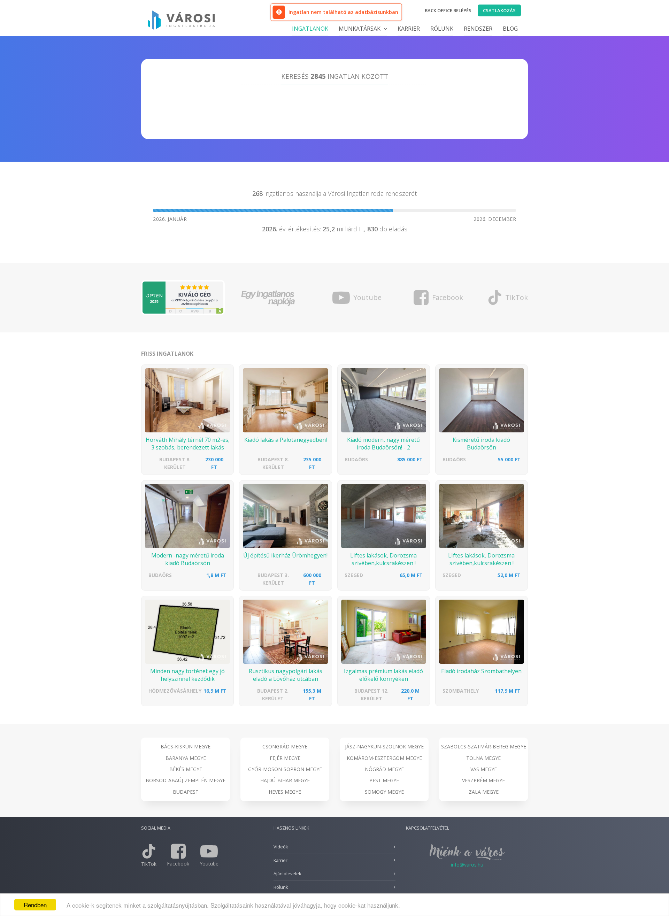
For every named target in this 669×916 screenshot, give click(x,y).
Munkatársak (360, 28)
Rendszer (478, 28)
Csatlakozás (499, 10)
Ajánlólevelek (287, 874)
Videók (281, 847)
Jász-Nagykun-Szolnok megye (384, 746)
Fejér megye (285, 758)
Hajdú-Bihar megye (285, 780)
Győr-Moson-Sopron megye (285, 769)
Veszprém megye (483, 780)
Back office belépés (448, 10)
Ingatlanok (310, 28)
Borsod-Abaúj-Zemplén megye (185, 780)
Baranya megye (186, 758)
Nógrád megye (384, 769)
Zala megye (484, 791)
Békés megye (185, 769)
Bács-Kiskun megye (185, 746)
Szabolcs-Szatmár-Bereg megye (483, 746)
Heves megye (285, 791)
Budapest (186, 791)
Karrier (409, 28)
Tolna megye (483, 758)
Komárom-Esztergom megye (384, 758)
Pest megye (384, 780)
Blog (510, 28)
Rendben (35, 904)
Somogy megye (384, 791)
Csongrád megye (284, 746)
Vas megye (483, 769)
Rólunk (441, 28)
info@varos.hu (467, 864)
